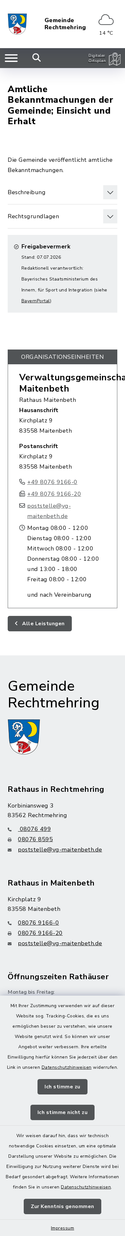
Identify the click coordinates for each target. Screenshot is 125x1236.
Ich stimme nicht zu (63, 1112)
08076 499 (34, 829)
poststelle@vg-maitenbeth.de (60, 849)
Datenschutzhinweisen (67, 1067)
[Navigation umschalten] (11, 58)
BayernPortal (35, 301)
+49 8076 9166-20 (54, 494)
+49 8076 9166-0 (52, 482)
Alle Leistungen (43, 623)
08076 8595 (35, 839)
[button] (62, 192)
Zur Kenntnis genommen (62, 1206)
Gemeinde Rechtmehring (65, 24)
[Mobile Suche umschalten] (37, 58)
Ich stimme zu (62, 1086)
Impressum (62, 1228)
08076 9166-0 (38, 923)
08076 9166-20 (40, 933)
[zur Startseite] (17, 24)
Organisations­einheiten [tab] (62, 357)
